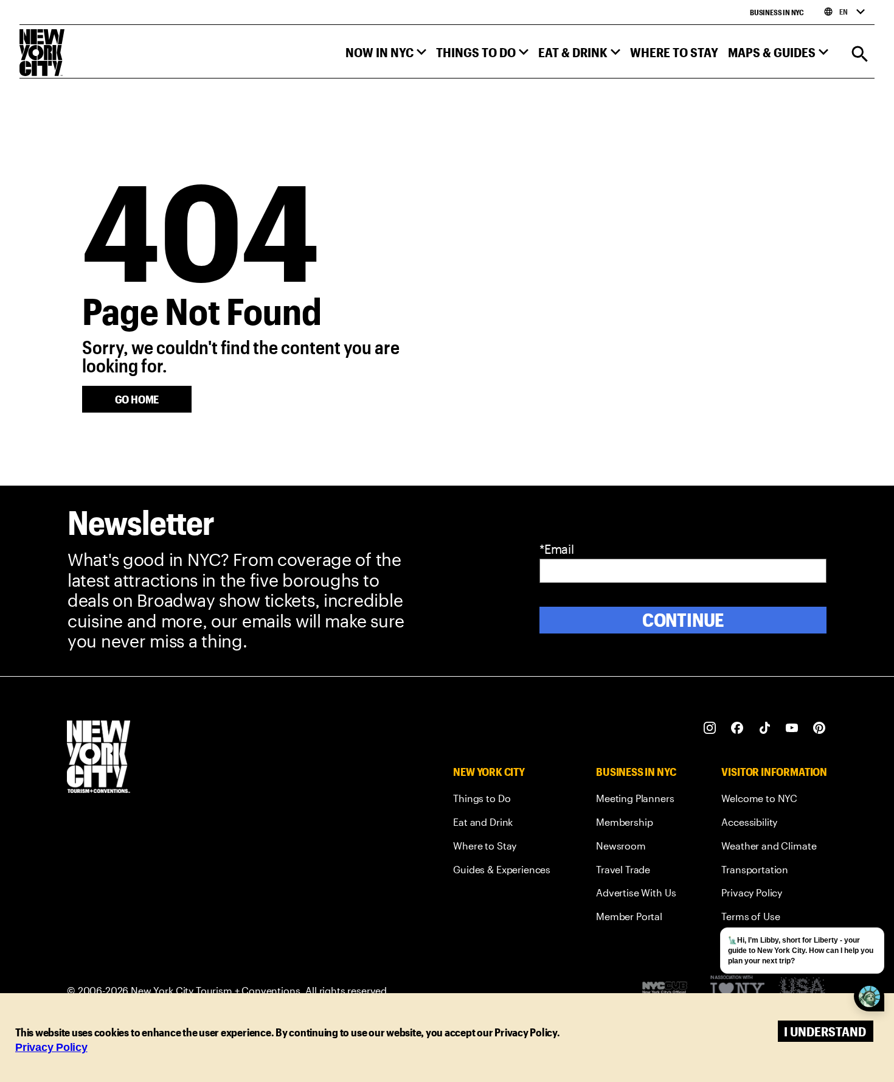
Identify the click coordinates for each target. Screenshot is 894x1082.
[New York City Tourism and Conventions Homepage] (98, 758)
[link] (501, 800)
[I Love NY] (737, 990)
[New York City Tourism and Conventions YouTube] (792, 728)
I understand (825, 1031)
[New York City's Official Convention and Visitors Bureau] (669, 990)
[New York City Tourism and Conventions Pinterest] (819, 728)
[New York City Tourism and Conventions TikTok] (764, 728)
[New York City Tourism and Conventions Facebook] (737, 728)
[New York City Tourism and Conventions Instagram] (710, 728)
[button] (386, 55)
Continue (683, 619)
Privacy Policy (51, 1047)
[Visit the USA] (802, 990)
